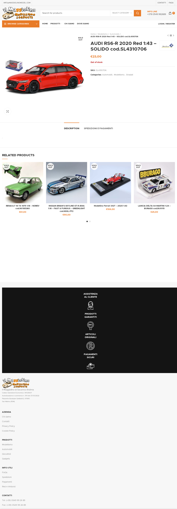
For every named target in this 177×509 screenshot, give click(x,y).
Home (93, 34)
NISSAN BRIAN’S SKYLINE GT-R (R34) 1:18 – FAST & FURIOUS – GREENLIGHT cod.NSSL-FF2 (66, 208)
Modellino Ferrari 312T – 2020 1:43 (110, 206)
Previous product (168, 35)
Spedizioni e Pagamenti (98, 128)
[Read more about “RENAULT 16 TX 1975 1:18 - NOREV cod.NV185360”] (41, 166)
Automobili (114, 34)
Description (71, 128)
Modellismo (103, 34)
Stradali (129, 75)
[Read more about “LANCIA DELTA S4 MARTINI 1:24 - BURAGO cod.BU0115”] (172, 166)
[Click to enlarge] (7, 111)
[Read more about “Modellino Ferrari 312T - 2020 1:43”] (129, 166)
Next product (173, 35)
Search (137, 13)
